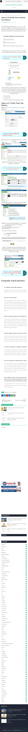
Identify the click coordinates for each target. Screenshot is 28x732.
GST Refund (14, 616)
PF (14, 674)
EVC (9, 392)
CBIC (14, 569)
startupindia (14, 682)
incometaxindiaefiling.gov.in (14, 107)
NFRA (14, 664)
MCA (14, 659)
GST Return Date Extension (14, 622)
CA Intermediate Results (14, 562)
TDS (14, 688)
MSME (14, 662)
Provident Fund (14, 676)
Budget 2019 (14, 552)
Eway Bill (14, 596)
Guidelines (14, 631)
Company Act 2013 (14, 575)
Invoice (14, 647)
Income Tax (6, 15)
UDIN (14, 697)
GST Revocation (14, 624)
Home (2, 15)
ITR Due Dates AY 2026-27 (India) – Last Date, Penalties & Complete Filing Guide (16, 519)
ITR (14, 649)
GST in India (14, 604)
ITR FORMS (14, 653)
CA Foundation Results (14, 560)
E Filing (6, 392)
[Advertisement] (14, 468)
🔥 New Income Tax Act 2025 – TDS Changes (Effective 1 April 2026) (16, 524)
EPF (14, 589)
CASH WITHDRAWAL (14, 565)
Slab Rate (14, 680)
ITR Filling (14, 651)
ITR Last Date (14, 655)
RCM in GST (14, 678)
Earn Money (14, 587)
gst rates (14, 614)
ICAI (14, 635)
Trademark (14, 695)
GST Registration (14, 618)
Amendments (14, 546)
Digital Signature (14, 579)
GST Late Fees (14, 608)
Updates (14, 701)
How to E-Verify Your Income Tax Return (15, 412)
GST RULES (14, 626)
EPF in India (14, 591)
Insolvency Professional (14, 645)
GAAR (14, 598)
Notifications (14, 668)
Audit (14, 548)
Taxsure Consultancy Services (14, 5)
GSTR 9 (14, 629)
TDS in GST (14, 690)
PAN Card (14, 670)
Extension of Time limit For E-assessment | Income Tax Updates (16, 419)
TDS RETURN (14, 692)
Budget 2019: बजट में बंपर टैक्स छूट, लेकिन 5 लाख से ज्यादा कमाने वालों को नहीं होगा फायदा (12, 273)
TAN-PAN (14, 684)
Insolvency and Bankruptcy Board (14, 643)
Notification (14, 666)
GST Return (14, 620)
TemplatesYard (11, 730)
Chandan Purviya (6, 22)
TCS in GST (14, 686)
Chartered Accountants (14, 571)
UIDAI (14, 699)
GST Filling (14, 602)
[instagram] (15, 8)
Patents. (14, 672)
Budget (14, 550)
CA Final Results (14, 558)
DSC (14, 581)
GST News (14, 610)
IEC (14, 637)
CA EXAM (14, 556)
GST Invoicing (14, 606)
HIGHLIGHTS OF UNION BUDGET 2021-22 (15, 407)
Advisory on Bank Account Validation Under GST (16, 529)
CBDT (14, 567)
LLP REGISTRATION (14, 657)
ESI (14, 593)
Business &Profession (14, 554)
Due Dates (14, 583)
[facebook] (12, 8)
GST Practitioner (14, 612)
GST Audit (14, 600)
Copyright (14, 577)
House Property (14, 633)
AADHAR (14, 544)
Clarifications (14, 573)
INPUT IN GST (14, 641)
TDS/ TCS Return (14, 693)
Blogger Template (22, 730)
